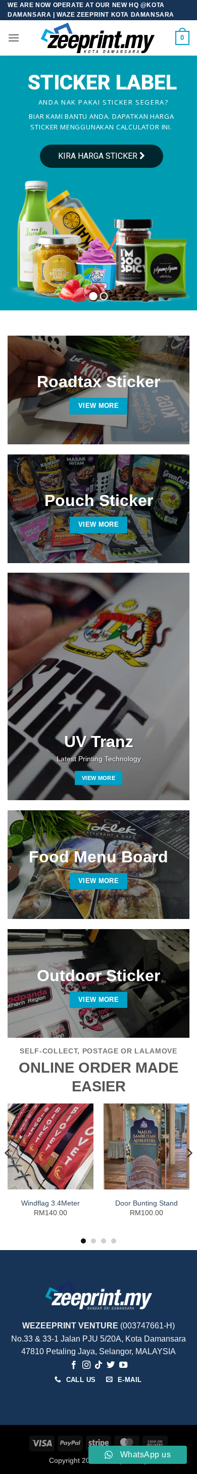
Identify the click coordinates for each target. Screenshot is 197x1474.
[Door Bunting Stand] (146, 1146)
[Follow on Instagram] (86, 1365)
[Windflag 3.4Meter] (50, 1146)
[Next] (189, 1173)
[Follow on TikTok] (98, 1365)
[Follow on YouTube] (123, 1365)
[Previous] (8, 1173)
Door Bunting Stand (146, 1203)
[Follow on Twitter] (111, 1365)
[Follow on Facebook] (74, 1365)
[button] (14, 37)
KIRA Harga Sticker (98, 156)
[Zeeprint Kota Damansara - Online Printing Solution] (97, 38)
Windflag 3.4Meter (50, 1203)
